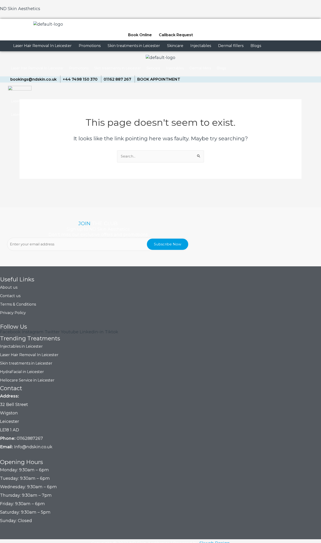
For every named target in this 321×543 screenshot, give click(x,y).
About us (8, 287)
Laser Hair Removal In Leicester (42, 45)
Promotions (90, 45)
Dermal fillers (230, 45)
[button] (42, 45)
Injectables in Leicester (21, 346)
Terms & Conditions (18, 304)
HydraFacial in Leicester (22, 372)
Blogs (256, 45)
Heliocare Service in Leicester (27, 380)
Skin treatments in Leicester (134, 45)
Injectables (200, 45)
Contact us (10, 296)
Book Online (140, 35)
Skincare (175, 45)
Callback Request (176, 35)
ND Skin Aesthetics (20, 8)
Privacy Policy (13, 313)
